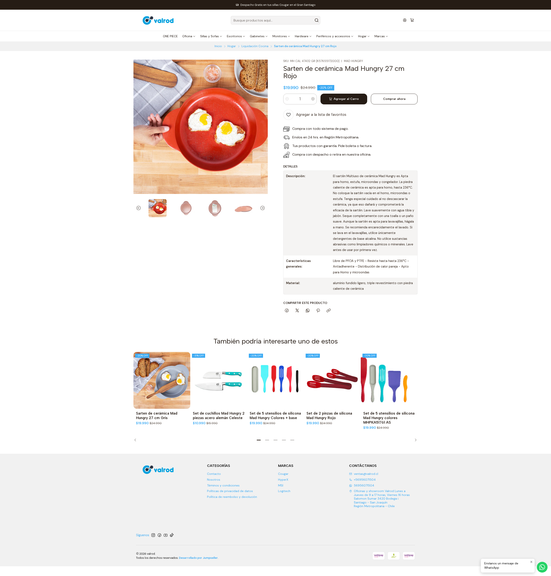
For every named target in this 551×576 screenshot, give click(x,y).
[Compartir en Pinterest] (318, 311)
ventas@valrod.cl (366, 474)
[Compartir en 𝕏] (297, 311)
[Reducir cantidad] (287, 99)
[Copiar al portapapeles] (328, 311)
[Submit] (316, 20)
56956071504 (364, 485)
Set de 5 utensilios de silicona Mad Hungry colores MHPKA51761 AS (389, 417)
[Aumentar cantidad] (313, 99)
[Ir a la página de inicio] (158, 20)
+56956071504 (365, 480)
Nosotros (213, 480)
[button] (258, 440)
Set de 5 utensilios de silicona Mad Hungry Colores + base (275, 415)
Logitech (284, 491)
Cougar (283, 474)
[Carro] (412, 20)
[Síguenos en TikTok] (172, 535)
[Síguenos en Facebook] (159, 535)
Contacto (214, 474)
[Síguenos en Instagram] (153, 535)
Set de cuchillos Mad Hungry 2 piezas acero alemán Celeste (219, 415)
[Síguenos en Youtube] (166, 535)
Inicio (218, 46)
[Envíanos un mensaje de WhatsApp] (542, 567)
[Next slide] (264, 208)
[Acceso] (405, 20)
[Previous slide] (136, 208)
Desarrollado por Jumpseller (198, 558)
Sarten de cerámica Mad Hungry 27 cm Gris (156, 415)
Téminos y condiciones (223, 485)
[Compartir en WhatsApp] (307, 311)
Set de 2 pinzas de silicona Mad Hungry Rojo (329, 415)
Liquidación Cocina (254, 46)
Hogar (232, 46)
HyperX (283, 480)
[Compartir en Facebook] (286, 311)
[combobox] (275, 20)
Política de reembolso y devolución (232, 497)
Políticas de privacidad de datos (230, 491)
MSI (280, 485)
